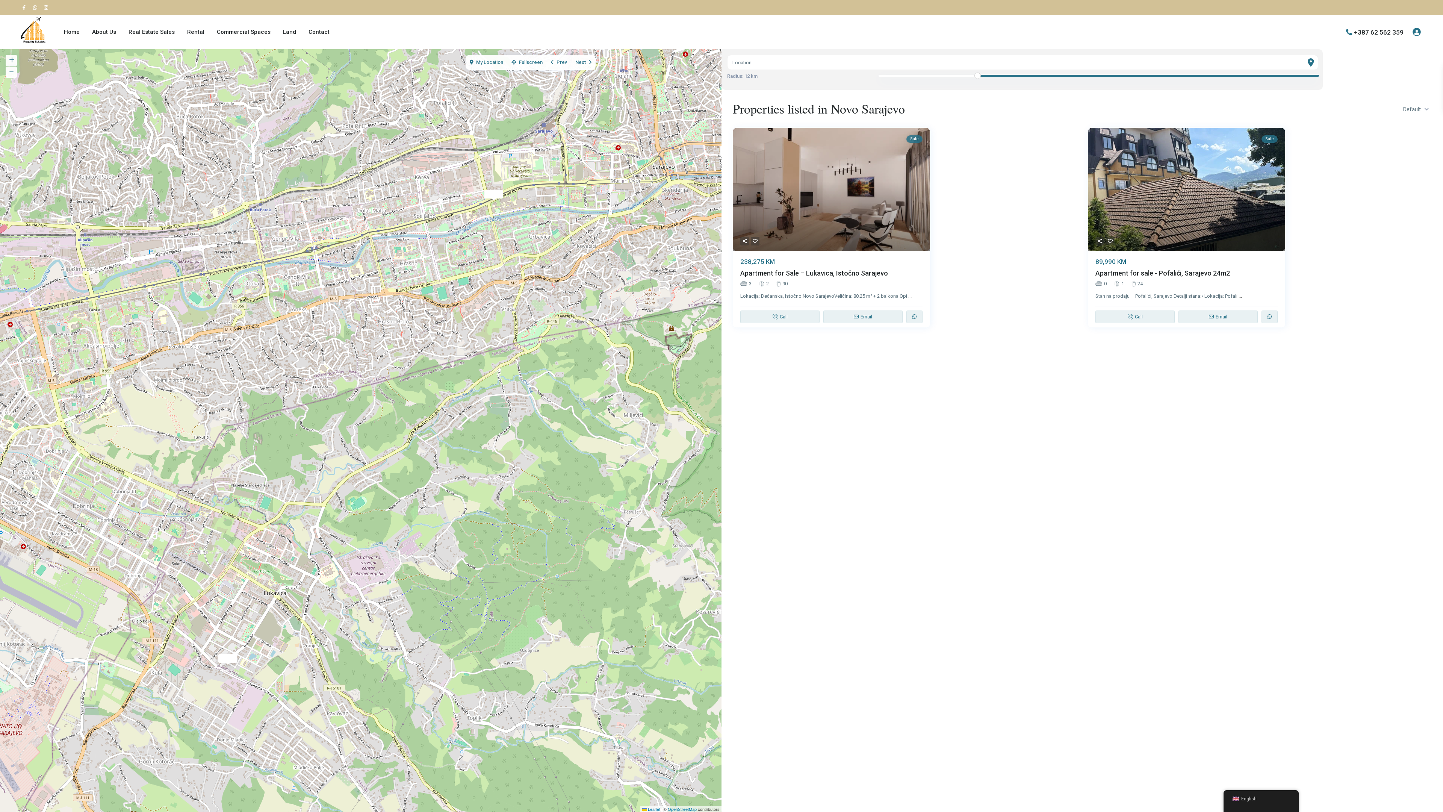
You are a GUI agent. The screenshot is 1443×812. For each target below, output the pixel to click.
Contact (319, 32)
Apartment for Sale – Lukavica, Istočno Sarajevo (814, 273)
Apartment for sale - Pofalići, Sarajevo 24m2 (1162, 273)
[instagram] (47, 7)
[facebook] (26, 7)
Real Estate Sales (152, 32)
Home (72, 32)
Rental (195, 32)
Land (289, 32)
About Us (104, 32)
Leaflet (653, 809)
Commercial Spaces (244, 32)
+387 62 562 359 (1379, 32)
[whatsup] (36, 7)
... (910, 296)
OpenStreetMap (682, 809)
